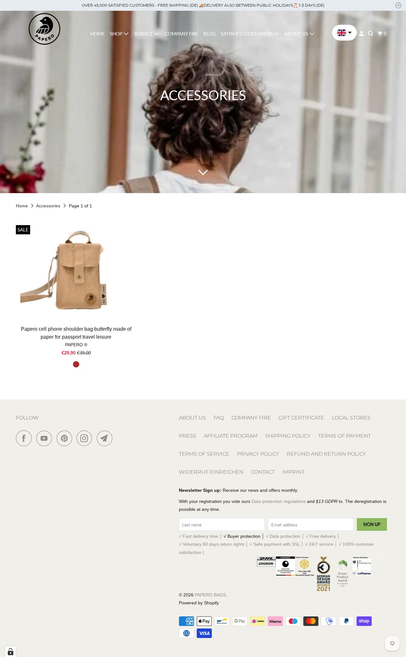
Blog (209, 33)
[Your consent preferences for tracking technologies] (10, 651)
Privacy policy (258, 454)
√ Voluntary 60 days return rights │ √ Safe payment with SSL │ (242, 544)
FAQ (218, 418)
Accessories (49, 205)
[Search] (371, 33)
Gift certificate (301, 418)
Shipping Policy (288, 436)
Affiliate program (231, 436)
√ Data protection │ (286, 536)
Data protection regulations (279, 501)
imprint (293, 472)
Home (97, 33)
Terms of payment (344, 436)
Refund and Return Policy (326, 454)
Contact (263, 472)
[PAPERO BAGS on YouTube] (45, 438)
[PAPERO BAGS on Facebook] (25, 438)
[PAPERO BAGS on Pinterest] (65, 438)
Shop (117, 33)
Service (144, 33)
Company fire (182, 33)
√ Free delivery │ (323, 536)
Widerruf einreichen (211, 472)
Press (187, 436)
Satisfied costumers (247, 33)
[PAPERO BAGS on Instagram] (85, 438)
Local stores (351, 418)
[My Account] (362, 33)
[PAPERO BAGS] (44, 29)
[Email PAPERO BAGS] (106, 438)
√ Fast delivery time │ (201, 536)
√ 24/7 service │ (322, 544)
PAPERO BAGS (210, 594)
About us (297, 33)
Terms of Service (204, 454)
